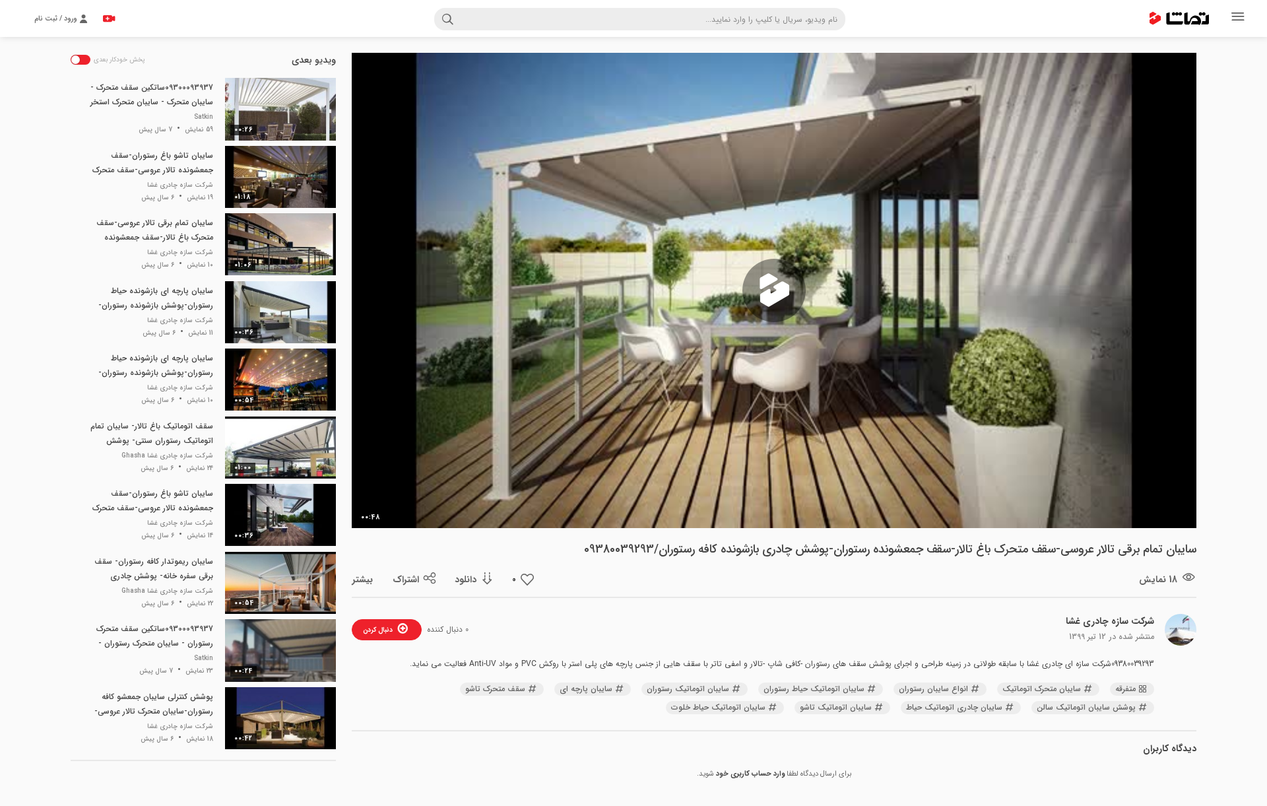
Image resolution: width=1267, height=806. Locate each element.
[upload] (108, 18)
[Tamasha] (1179, 18)
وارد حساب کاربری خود (750, 774)
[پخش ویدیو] (774, 290)
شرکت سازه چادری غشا (1110, 621)
